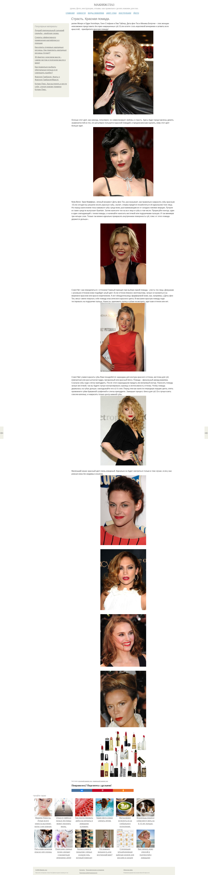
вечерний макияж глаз (85, 781)
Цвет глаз (111, 12)
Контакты (82, 870)
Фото (136, 12)
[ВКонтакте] (82, 790)
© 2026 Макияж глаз (41, 870)
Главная (70, 12)
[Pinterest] (102, 790)
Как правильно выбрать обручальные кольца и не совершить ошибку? (46, 70)
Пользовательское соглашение (95, 870)
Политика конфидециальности (88, 873)
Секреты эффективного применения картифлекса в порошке (47, 40)
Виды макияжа (96, 12)
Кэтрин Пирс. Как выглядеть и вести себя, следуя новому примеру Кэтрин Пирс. (51, 87)
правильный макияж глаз (100, 781)
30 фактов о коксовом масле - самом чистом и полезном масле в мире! (50, 60)
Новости (81, 12)
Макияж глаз (104, 5)
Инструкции (125, 12)
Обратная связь (128, 870)
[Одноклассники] (123, 790)
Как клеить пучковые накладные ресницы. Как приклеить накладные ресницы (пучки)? (51, 50)
